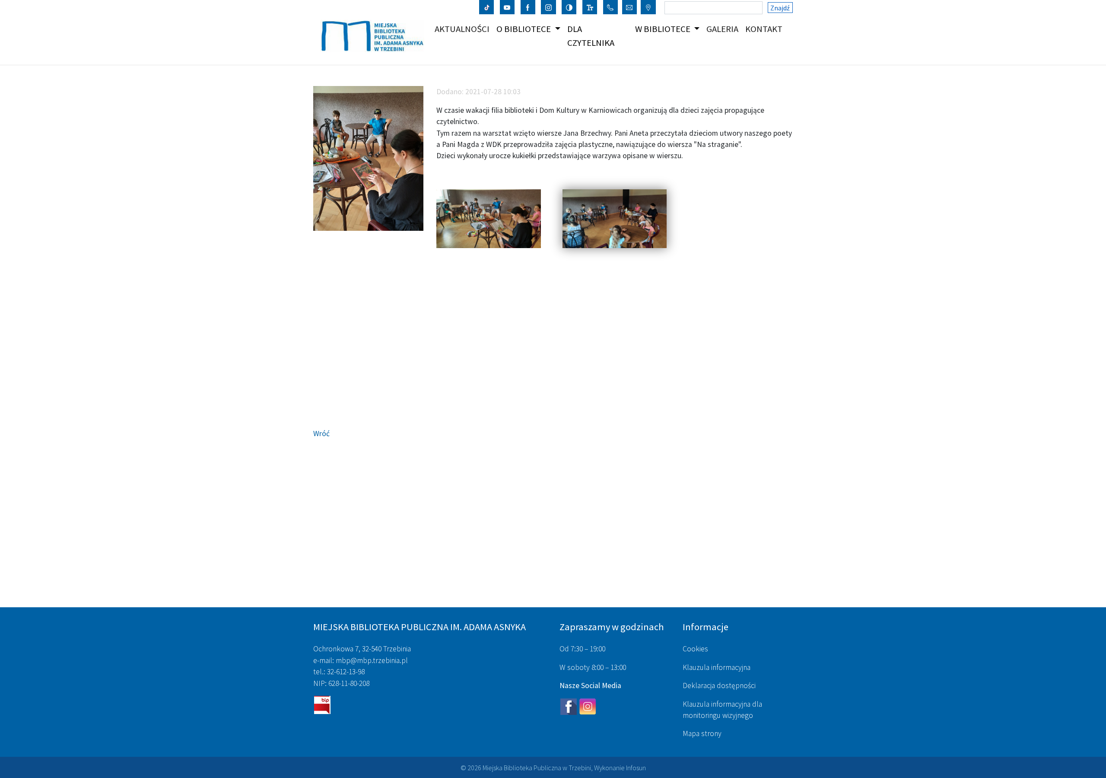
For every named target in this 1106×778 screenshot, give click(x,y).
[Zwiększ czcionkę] (590, 7)
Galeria (724, 29)
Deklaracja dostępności (719, 685)
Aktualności (464, 29)
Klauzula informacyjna (716, 667)
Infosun (636, 767)
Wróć (321, 433)
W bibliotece (663, 29)
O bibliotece (524, 29)
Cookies (695, 649)
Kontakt (765, 29)
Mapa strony (702, 733)
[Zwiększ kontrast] (569, 7)
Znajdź (780, 7)
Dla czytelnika (590, 35)
